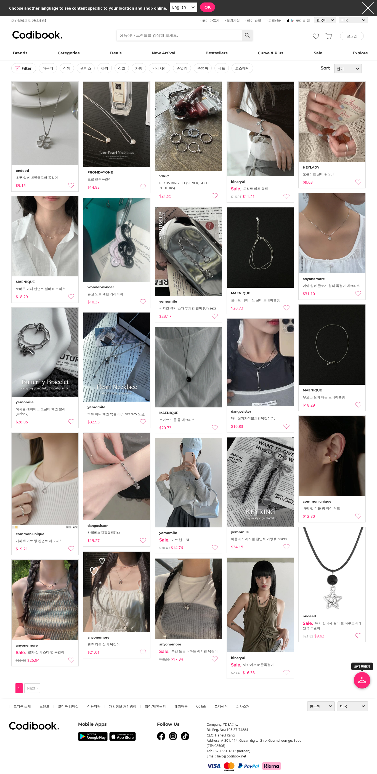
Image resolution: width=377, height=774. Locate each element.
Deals (115, 52)
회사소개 (242, 706)
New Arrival (163, 52)
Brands (20, 52)
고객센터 (221, 706)
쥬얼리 (182, 68)
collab (201, 706)
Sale (318, 52)
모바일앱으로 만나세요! (28, 20)
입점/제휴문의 (155, 706)
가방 (138, 68)
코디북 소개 (22, 706)
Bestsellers (216, 52)
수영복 (202, 68)
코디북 (37, 35)
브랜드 (44, 706)
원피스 (85, 68)
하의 (104, 68)
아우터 (48, 68)
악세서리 (159, 68)
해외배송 (181, 706)
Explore (360, 52)
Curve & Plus (270, 52)
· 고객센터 (274, 20)
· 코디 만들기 (209, 20)
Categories (68, 52)
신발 (121, 68)
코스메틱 (242, 68)
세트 (221, 68)
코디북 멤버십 (68, 706)
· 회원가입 (232, 20)
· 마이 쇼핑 (253, 20)
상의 (66, 68)
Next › (32, 688)
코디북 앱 (303, 20)
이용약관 (93, 706)
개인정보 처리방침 (122, 706)
